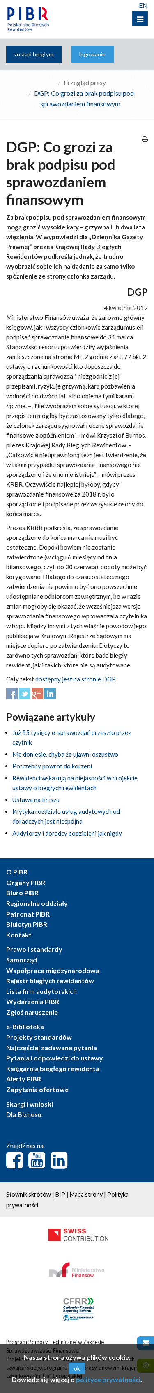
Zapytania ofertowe (37, 1089)
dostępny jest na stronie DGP (75, 679)
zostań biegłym (33, 54)
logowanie (92, 54)
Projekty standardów (39, 1037)
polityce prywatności (108, 1379)
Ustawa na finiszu (36, 799)
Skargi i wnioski (29, 1104)
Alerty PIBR (23, 1079)
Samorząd (21, 960)
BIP (60, 1194)
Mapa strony (86, 1194)
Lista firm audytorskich (41, 991)
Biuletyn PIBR (26, 924)
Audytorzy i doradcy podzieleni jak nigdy (67, 833)
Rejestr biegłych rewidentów (50, 980)
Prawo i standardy (34, 949)
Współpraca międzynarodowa (52, 970)
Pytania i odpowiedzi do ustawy (54, 1058)
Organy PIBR (25, 882)
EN (143, 5)
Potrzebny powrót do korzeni (52, 766)
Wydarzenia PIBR (32, 1001)
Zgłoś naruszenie (32, 1012)
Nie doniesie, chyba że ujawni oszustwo (65, 754)
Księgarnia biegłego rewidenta (52, 1068)
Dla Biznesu (23, 1114)
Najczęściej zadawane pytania (51, 1047)
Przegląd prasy (85, 82)
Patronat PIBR (28, 914)
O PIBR (17, 872)
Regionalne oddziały (37, 903)
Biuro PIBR (22, 892)
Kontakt (19, 935)
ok (77, 1368)
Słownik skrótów (28, 1194)
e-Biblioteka (25, 1026)
